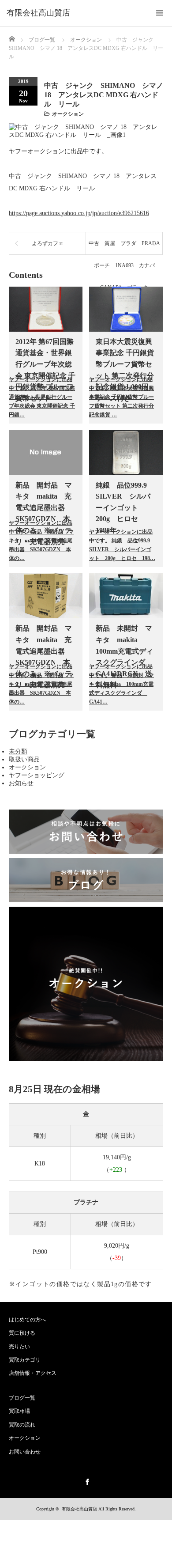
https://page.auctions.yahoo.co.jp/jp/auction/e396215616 (79, 213)
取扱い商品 (24, 759)
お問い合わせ (25, 1452)
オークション (68, 114)
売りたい (19, 1346)
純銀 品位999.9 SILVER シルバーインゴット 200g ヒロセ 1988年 (125, 507)
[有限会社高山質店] (38, 13)
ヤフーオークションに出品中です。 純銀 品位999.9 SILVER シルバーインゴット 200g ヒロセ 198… (122, 545)
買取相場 (19, 1411)
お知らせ (21, 783)
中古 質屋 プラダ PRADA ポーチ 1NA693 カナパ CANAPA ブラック (125, 247)
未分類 (18, 751)
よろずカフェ (48, 243)
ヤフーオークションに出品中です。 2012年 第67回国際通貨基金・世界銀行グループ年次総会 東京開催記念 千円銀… (42, 397)
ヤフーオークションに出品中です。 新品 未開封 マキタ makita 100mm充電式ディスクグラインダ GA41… (121, 684)
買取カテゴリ (25, 1360)
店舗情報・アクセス (32, 1373)
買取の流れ (22, 1425)
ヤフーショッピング (36, 775)
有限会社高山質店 (79, 1508)
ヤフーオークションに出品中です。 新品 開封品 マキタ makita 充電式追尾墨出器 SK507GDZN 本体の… (41, 540)
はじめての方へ (27, 1320)
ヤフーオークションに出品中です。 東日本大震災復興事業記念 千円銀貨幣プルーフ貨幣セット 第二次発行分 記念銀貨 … (121, 397)
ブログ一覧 (42, 40)
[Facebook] (86, 1480)
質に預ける (22, 1333)
